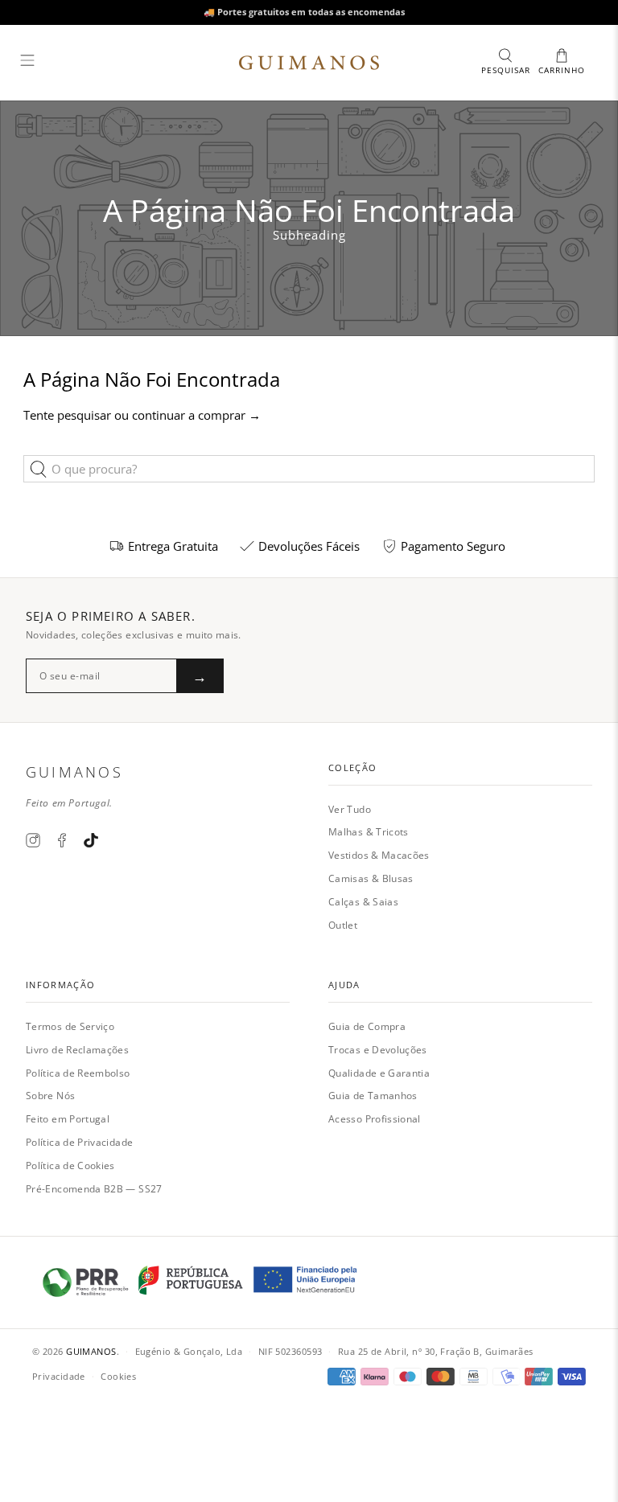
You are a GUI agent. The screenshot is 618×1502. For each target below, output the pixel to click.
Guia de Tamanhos (373, 1095)
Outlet (342, 925)
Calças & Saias (363, 902)
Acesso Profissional (374, 1119)
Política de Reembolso (78, 1073)
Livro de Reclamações (77, 1050)
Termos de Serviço (70, 1026)
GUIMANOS (91, 1351)
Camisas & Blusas (371, 878)
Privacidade (58, 1376)
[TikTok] (91, 840)
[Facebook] (62, 840)
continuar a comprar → (196, 415)
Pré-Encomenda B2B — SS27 (94, 1189)
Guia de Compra (367, 1026)
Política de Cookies (70, 1165)
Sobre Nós (50, 1095)
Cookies (118, 1376)
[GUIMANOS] (309, 62)
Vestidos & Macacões (379, 855)
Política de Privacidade (79, 1142)
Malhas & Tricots (368, 832)
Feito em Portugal (67, 1119)
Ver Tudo (349, 809)
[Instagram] (33, 840)
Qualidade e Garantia (379, 1073)
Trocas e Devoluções (377, 1050)
